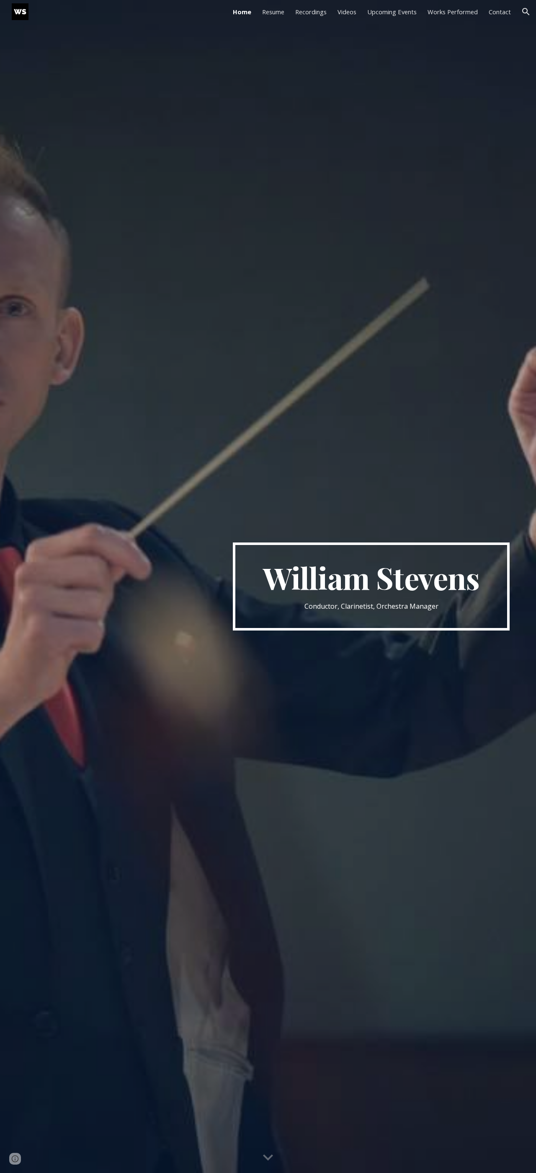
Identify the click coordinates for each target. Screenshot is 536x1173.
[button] (526, 12)
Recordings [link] (311, 12)
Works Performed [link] (453, 12)
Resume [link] (273, 12)
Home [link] (242, 12)
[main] (371, 586)
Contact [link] (500, 12)
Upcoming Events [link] (392, 12)
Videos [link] (347, 12)
